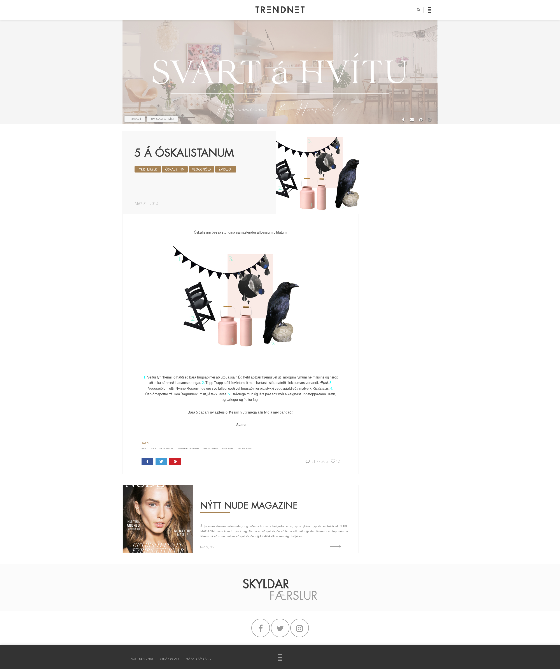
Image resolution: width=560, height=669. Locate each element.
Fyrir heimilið (148, 169)
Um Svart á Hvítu (162, 119)
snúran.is (227, 448)
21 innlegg (320, 461)
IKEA (153, 448)
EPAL (144, 448)
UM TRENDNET (142, 658)
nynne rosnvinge (189, 448)
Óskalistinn (174, 169)
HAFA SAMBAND (199, 658)
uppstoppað (244, 448)
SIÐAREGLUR (169, 658)
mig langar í (167, 448)
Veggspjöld (201, 169)
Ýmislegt (226, 169)
